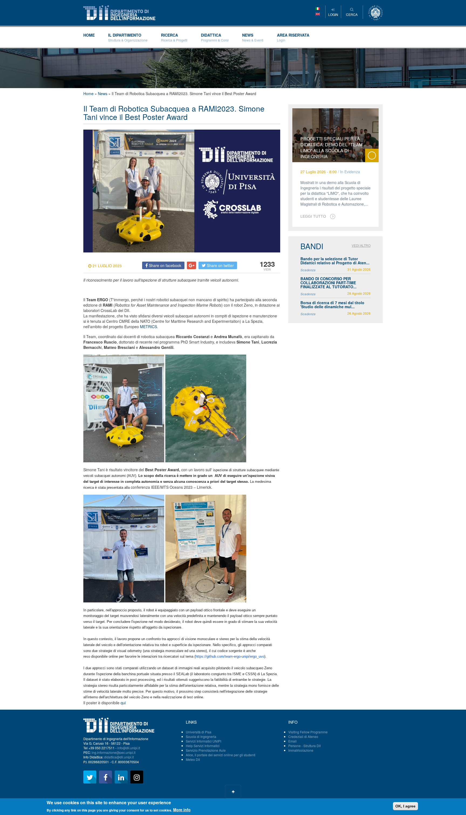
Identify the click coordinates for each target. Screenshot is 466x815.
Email (292, 741)
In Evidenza (350, 171)
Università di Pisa (198, 732)
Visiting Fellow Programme (308, 732)
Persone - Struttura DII (304, 745)
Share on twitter (220, 265)
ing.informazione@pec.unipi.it (113, 752)
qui (123, 702)
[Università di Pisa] (375, 12)
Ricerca (174, 37)
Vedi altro (361, 245)
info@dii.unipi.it (128, 747)
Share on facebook (164, 265)
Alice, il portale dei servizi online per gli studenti (220, 754)
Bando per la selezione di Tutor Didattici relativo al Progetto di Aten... (334, 260)
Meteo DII (193, 759)
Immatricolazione (300, 750)
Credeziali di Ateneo (303, 736)
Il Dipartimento (128, 37)
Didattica (215, 37)
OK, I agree (405, 806)
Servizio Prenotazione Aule (206, 750)
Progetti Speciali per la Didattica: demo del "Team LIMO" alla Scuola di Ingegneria (331, 147)
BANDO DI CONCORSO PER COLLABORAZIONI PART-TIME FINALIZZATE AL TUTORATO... (328, 283)
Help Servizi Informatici (203, 745)
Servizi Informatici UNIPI (203, 741)
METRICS (148, 326)
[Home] (119, 12)
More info (182, 809)
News (252, 37)
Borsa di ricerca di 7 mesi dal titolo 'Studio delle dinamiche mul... (332, 304)
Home (89, 35)
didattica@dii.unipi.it (119, 757)
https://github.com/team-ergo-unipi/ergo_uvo (230, 656)
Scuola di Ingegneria (201, 736)
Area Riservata (293, 37)
